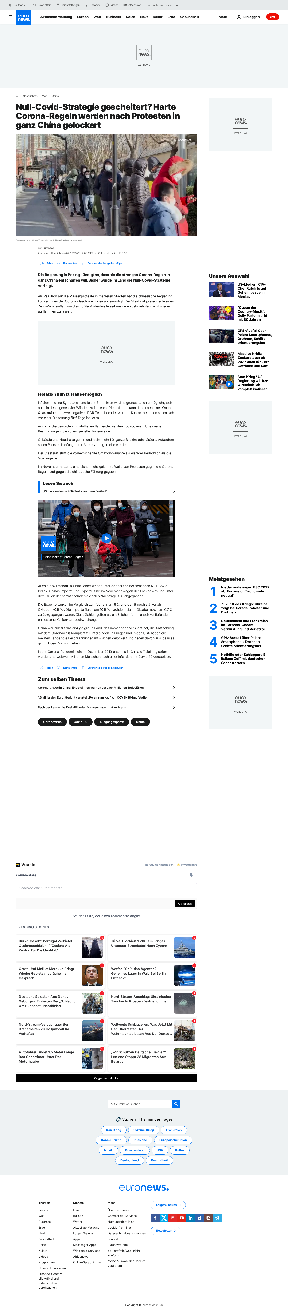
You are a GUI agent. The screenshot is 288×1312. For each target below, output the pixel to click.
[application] (106, 185)
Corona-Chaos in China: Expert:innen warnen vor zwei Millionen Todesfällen (91, 687)
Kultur (158, 17)
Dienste (78, 1202)
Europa (82, 17)
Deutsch (18, 5)
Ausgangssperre (112, 722)
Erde (171, 17)
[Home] (17, 95)
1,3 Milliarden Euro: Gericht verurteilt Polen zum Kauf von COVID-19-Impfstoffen (93, 697)
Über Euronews (118, 1210)
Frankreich (174, 1130)
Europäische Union (173, 1140)
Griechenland (135, 1150)
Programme (47, 1262)
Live (273, 17)
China (55, 96)
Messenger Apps (84, 1245)
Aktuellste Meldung (56, 17)
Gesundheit (189, 17)
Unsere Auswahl (229, 276)
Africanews (80, 1256)
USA (160, 1150)
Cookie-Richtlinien (120, 1227)
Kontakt (113, 1239)
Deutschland (129, 1160)
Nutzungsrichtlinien (121, 1221)
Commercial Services (122, 1216)
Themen (44, 1202)
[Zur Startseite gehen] (23, 17)
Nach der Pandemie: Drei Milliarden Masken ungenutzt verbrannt (82, 707)
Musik (108, 1150)
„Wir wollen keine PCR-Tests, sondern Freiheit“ (75, 491)
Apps (76, 1239)
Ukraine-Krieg (143, 1130)
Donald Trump (111, 1140)
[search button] (149, 5)
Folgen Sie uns (83, 1233)
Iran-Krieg (113, 1130)
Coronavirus (52, 722)
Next (144, 17)
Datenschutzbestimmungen (127, 1233)
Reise (130, 17)
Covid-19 (80, 722)
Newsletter (164, 1230)
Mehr (111, 1202)
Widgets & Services (86, 1250)
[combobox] (170, 5)
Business (113, 17)
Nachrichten (30, 96)
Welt (97, 17)
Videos (43, 1256)
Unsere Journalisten (52, 1268)
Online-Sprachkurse (87, 1262)
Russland (140, 1140)
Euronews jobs (118, 1245)
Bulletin (78, 1216)
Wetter (77, 1221)
